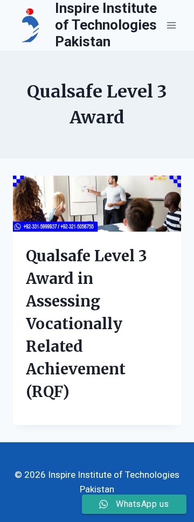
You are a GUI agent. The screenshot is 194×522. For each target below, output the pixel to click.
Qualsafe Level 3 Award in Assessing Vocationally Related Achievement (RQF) (86, 323)
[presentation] (97, 204)
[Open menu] (171, 25)
